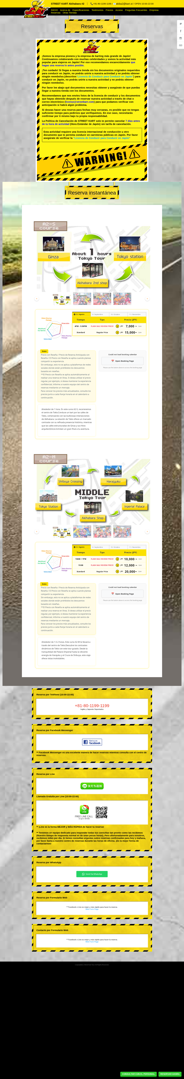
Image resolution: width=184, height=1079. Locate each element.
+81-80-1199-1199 (92, 705)
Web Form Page (92, 909)
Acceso (119, 10)
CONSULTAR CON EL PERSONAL (138, 1074)
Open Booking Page (124, 361)
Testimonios (97, 10)
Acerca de (65, 10)
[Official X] (180, 23)
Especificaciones (80, 10)
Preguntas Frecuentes (136, 10)
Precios (109, 10)
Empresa (153, 10)
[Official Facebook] (180, 30)
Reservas (55, 12)
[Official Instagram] (180, 38)
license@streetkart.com (79, 101)
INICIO (54, 10)
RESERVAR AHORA (170, 1074)
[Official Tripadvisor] (180, 45)
